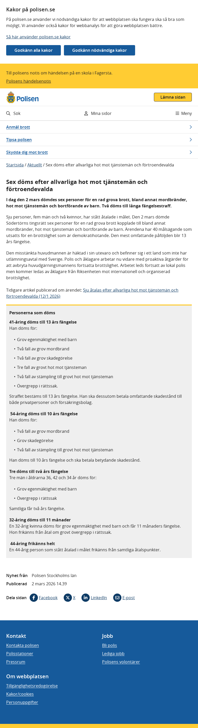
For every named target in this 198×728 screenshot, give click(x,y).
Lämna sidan (172, 97)
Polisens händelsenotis (28, 81)
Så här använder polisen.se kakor (38, 37)
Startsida (15, 165)
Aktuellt (34, 165)
